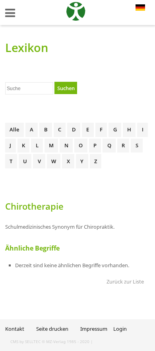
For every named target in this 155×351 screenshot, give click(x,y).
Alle (14, 129)
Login (120, 328)
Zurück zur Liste (125, 281)
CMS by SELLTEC (25, 341)
